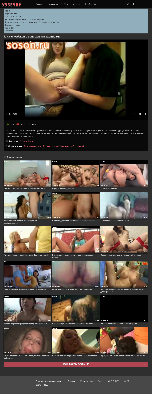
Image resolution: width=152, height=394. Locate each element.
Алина (55, 146)
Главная (39, 4)
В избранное (90, 4)
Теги (66, 4)
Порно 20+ (9, 28)
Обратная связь (86, 381)
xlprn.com (9, 31)
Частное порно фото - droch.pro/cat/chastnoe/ (24, 19)
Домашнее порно (12, 25)
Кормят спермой (66, 146)
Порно (7, 11)
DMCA (126, 381)
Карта (38, 385)
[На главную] (12, 4)
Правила (71, 381)
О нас (99, 381)
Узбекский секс (26, 141)
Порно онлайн (11, 14)
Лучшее (76, 4)
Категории (53, 4)
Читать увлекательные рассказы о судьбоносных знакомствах (32, 22)
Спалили (46, 146)
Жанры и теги (15, 146)
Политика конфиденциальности (50, 381)
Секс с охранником (32, 146)
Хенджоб (80, 146)
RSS (46, 385)
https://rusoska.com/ (13, 17)
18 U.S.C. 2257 (113, 381)
